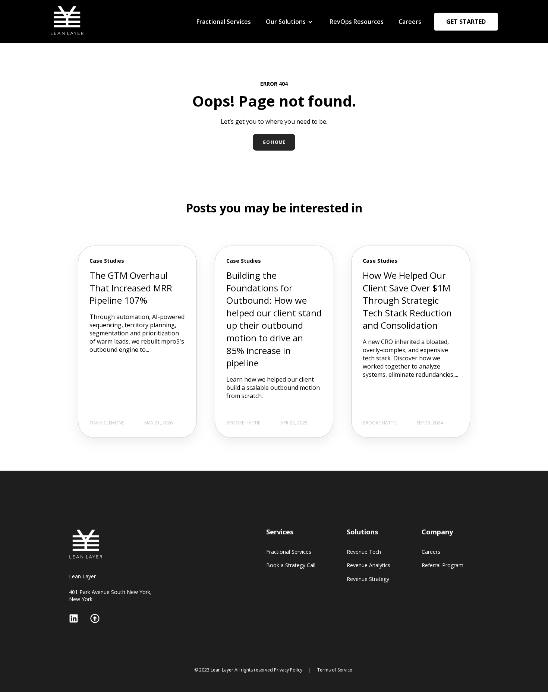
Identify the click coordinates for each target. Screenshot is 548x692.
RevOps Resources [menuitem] (357, 22)
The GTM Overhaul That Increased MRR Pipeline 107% (130, 287)
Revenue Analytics (368, 565)
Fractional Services (288, 552)
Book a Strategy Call (290, 565)
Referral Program (442, 565)
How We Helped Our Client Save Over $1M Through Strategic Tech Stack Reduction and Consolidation (407, 300)
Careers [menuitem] (410, 22)
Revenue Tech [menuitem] (284, 34)
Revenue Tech (364, 552)
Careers (431, 552)
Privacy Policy (288, 670)
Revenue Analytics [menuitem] (290, 49)
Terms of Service (334, 670)
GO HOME (274, 142)
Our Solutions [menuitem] (286, 22)
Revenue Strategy (368, 579)
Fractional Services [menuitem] (223, 22)
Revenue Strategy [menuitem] (289, 63)
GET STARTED (466, 22)
